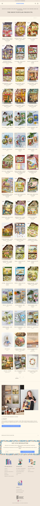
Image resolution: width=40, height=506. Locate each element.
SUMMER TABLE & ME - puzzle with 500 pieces (33, 240)
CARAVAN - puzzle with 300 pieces (32, 62)
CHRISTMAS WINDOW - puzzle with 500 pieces (7, 62)
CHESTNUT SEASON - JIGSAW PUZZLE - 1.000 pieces (20, 39)
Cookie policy (18, 473)
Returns (6, 473)
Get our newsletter (27, 451)
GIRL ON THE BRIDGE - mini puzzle (20, 371)
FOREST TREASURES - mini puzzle (33, 128)
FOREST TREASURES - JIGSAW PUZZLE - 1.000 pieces (7, 240)
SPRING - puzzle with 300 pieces (20, 262)
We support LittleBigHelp (21, 468)
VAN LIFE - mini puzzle (7, 149)
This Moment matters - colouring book (33, 172)
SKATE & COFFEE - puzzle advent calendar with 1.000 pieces (7, 39)
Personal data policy (20, 471)
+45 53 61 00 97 (19, 489)
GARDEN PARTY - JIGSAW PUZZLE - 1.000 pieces (7, 262)
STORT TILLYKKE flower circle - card (33, 371)
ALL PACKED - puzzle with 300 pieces (20, 62)
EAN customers (31, 471)
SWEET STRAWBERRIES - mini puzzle (20, 328)
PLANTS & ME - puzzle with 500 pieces (20, 195)
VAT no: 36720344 (19, 492)
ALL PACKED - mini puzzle (7, 127)
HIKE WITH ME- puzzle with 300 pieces (20, 84)
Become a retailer (31, 468)
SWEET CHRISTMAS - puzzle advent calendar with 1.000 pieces (20, 172)
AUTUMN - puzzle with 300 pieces (7, 284)
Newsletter (7, 474)
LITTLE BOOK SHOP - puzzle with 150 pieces (20, 240)
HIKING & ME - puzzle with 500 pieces (7, 218)
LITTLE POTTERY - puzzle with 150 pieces (33, 84)
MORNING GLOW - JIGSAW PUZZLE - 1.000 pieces (20, 218)
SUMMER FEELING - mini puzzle (7, 328)
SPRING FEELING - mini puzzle (32, 306)
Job (17, 474)
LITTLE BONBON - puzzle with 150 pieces (7, 106)
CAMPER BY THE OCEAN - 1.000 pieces (32, 218)
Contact (6, 468)
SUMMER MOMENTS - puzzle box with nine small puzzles (7, 195)
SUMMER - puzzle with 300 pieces (32, 262)
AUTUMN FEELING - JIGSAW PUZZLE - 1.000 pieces (20, 349)
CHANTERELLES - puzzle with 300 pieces (7, 84)
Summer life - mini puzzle (32, 327)
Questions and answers (9, 471)
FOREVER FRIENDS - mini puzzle (20, 150)
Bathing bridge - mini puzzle (20, 306)
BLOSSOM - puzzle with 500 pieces (33, 39)
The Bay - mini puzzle (7, 305)
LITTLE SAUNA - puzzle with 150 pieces (32, 106)
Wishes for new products (9, 476)
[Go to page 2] (23, 377)
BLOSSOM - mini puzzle (20, 127)
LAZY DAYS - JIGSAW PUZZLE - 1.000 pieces (7, 172)
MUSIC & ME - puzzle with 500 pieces (32, 195)
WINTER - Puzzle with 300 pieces (20, 284)
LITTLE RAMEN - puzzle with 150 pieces (20, 106)
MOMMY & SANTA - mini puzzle (32, 150)
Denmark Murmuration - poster (32, 349)
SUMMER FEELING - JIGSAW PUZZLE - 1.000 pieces (32, 284)
